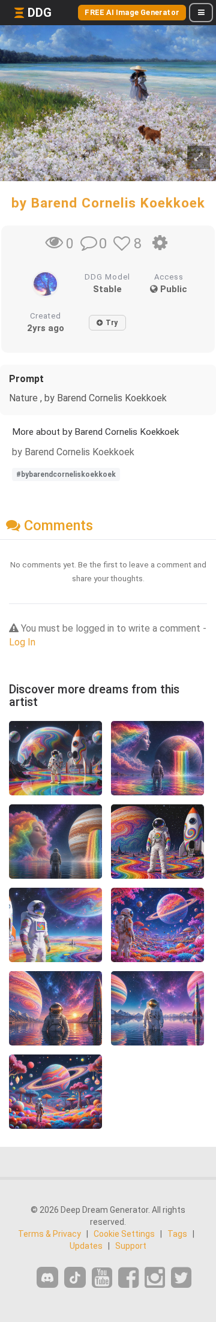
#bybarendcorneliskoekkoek (66, 474)
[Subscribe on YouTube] (102, 1278)
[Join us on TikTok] (75, 1277)
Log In (22, 642)
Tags (177, 1234)
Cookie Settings (124, 1234)
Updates (86, 1246)
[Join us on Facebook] (128, 1278)
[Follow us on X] (181, 1278)
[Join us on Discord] (47, 1277)
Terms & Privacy (49, 1234)
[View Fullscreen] (198, 157)
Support (130, 1246)
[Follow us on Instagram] (155, 1278)
